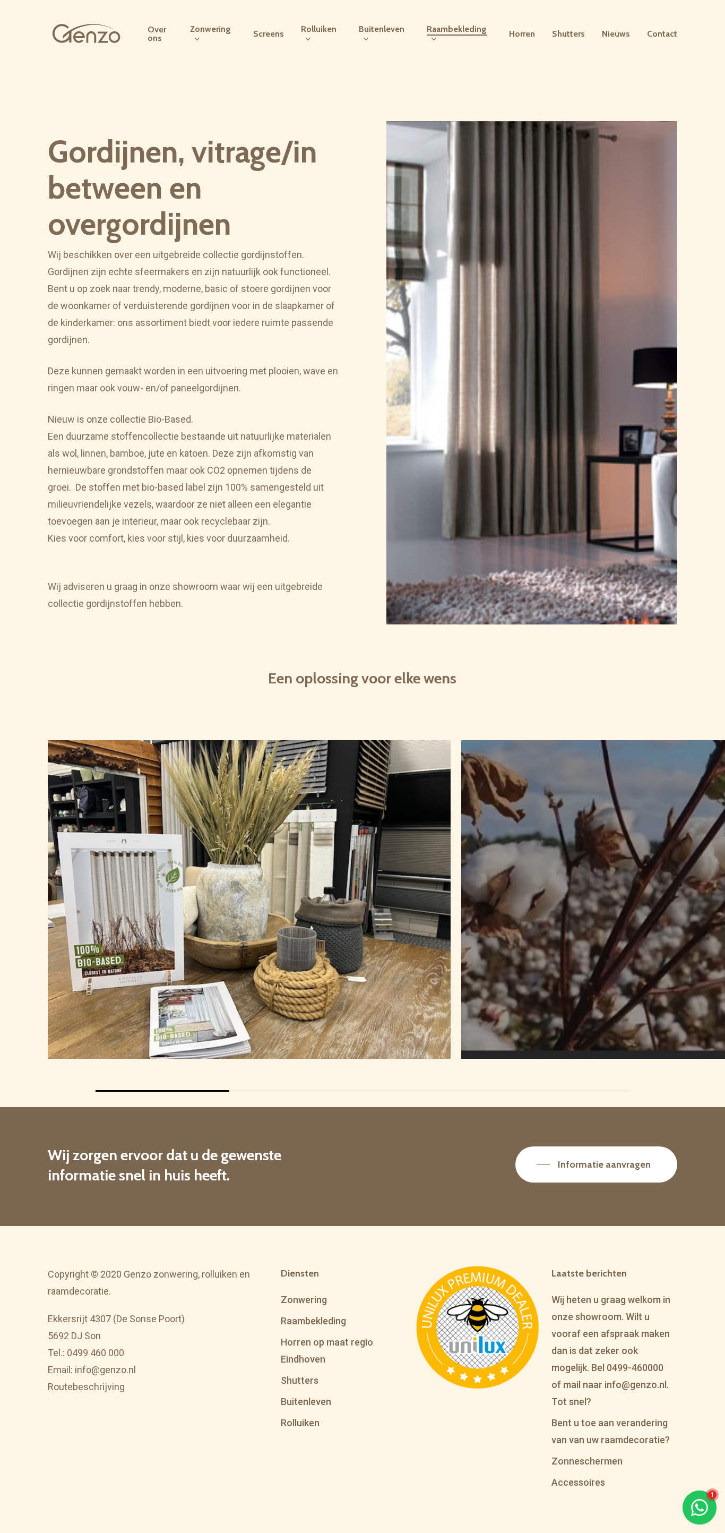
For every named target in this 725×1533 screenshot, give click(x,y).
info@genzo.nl (105, 1369)
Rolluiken (300, 1422)
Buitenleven (306, 1401)
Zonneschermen (587, 1461)
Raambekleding (313, 1320)
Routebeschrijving (86, 1386)
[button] (596, 1164)
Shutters (299, 1380)
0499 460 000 (95, 1352)
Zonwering (304, 1299)
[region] (362, 915)
